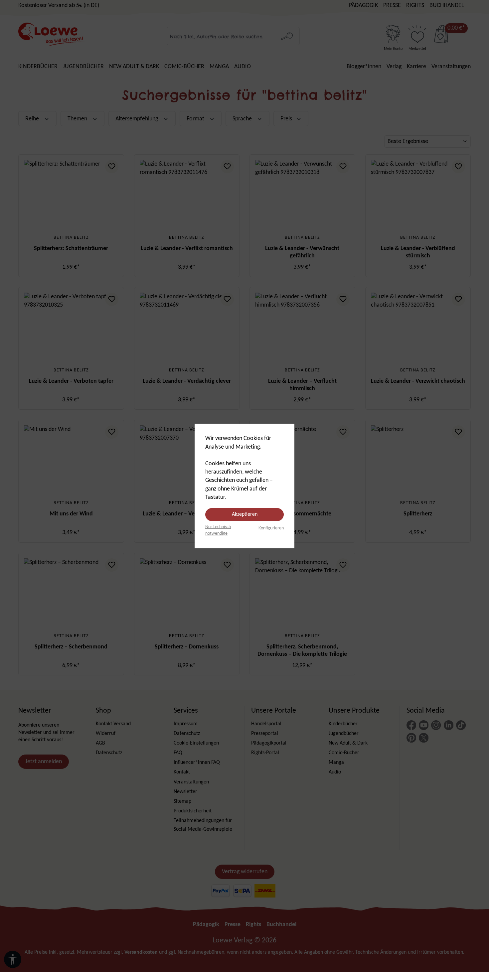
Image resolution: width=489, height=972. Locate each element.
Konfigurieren (271, 528)
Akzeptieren (244, 514)
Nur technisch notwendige (218, 530)
